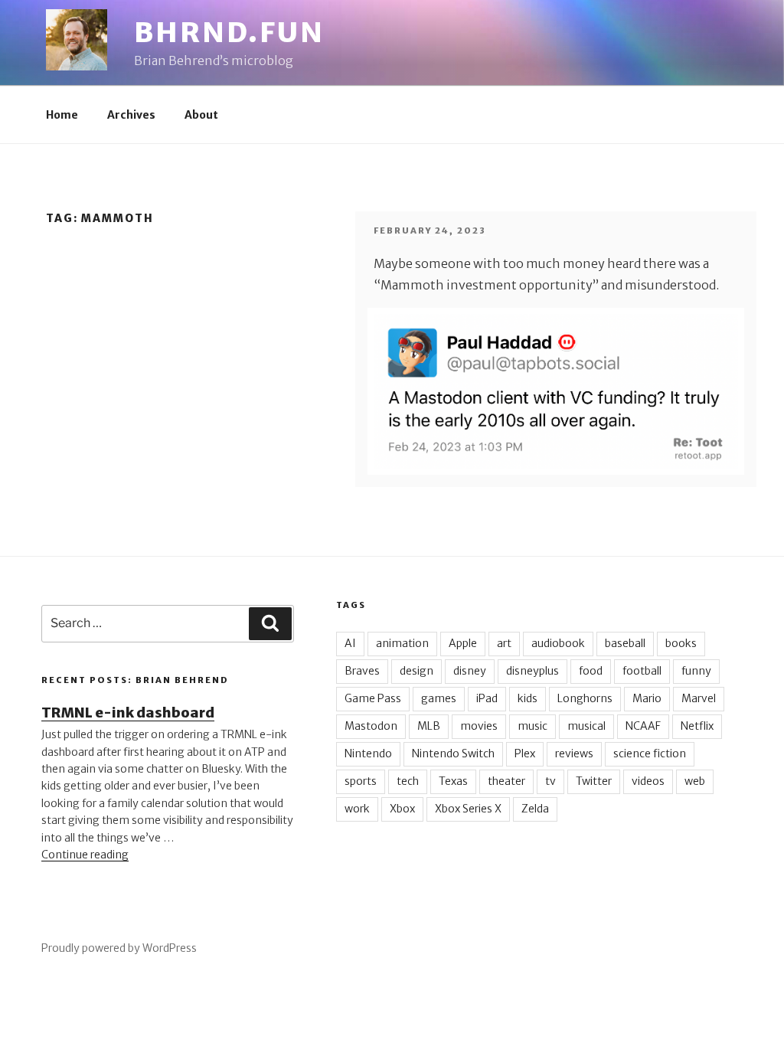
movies (479, 726)
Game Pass (373, 698)
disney (469, 671)
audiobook (558, 643)
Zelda (535, 809)
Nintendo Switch (453, 753)
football (642, 671)
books (681, 643)
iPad (487, 698)
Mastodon (371, 726)
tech (408, 781)
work (357, 809)
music (532, 726)
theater (506, 781)
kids (527, 698)
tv (550, 781)
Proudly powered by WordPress (119, 948)
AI (350, 643)
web (694, 781)
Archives (131, 115)
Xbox (402, 809)
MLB (428, 726)
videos (648, 781)
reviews (574, 753)
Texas (453, 781)
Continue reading (85, 854)
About (201, 115)
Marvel (698, 698)
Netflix (697, 726)
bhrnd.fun (229, 32)
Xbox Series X (468, 809)
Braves (362, 671)
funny (696, 671)
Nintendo (368, 753)
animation (402, 643)
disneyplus (532, 671)
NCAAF (643, 726)
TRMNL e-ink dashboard (127, 712)
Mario (647, 698)
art (504, 643)
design (416, 671)
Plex (524, 753)
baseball (625, 643)
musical (586, 726)
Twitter (594, 781)
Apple (463, 643)
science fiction (649, 753)
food (591, 671)
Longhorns (584, 698)
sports (361, 781)
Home (62, 115)
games (438, 698)
